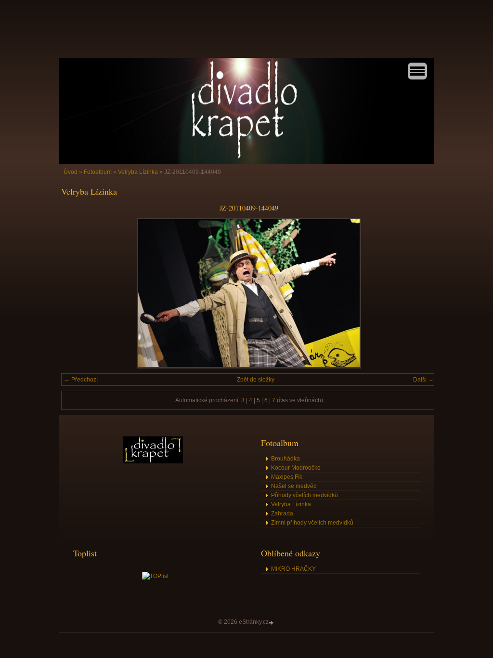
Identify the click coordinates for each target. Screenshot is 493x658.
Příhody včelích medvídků (304, 495)
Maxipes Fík (286, 477)
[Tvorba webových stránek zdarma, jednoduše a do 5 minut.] (272, 622)
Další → (423, 379)
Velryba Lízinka (138, 172)
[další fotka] (421, 293)
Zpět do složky (255, 379)
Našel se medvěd (294, 486)
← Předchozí (81, 379)
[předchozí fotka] (77, 293)
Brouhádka (285, 458)
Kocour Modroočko (296, 467)
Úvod (71, 172)
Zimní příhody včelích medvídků (312, 522)
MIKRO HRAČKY (293, 569)
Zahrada (282, 513)
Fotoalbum (98, 172)
